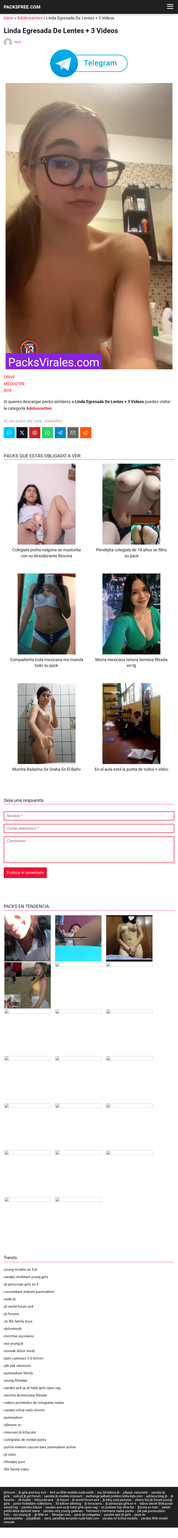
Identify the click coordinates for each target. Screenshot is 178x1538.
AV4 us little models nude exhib (72, 1492)
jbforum (9, 1492)
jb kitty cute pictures (117, 1500)
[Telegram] (60, 432)
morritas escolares (19, 1336)
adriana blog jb (156, 1496)
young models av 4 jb (20, 1269)
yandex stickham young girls (26, 1277)
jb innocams (93, 1503)
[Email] (73, 432)
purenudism (13, 1417)
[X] (22, 432)
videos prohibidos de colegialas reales (34, 1403)
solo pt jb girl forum (27, 1496)
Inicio (8, 17)
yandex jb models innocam (63, 1496)
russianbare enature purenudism (29, 1292)
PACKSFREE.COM (22, 7)
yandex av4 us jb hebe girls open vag (32, 1388)
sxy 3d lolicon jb (108, 1492)
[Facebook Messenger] (9, 432)
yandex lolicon (32, 1507)
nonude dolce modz (19, 1351)
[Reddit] (85, 432)
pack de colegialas (87, 1514)
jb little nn (41, 1514)
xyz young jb (13, 1343)
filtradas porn (14, 1462)
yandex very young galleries (63, 1511)
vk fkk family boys (18, 1321)
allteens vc (12, 1425)
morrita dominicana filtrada (25, 1395)
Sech (17, 42)
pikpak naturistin (135, 1492)
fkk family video (16, 1469)
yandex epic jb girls (117, 1514)
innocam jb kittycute (20, 1432)
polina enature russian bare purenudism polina (40, 1447)
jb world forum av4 (18, 1306)
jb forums (11, 1314)
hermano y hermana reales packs (110, 1511)
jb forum (63, 1500)
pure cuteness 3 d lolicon (23, 1358)
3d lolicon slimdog (68, 1503)
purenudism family (18, 1373)
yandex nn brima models (119, 1518)
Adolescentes (29, 17)
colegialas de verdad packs (25, 1440)
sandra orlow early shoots (24, 1410)
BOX (8, 390)
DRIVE (9, 377)
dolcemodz (13, 1329)
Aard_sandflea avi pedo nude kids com (71, 1518)
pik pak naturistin (17, 1366)
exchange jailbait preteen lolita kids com (114, 1496)
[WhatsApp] (47, 432)
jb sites (10, 1454)
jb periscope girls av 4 (21, 1284)
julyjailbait (33, 1518)
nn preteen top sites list (117, 1507)
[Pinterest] (34, 432)
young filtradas (15, 1380)
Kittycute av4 (43, 1500)
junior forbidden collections (32, 1503)
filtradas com (61, 1514)
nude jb (10, 1299)
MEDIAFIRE (14, 383)
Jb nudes (24, 1500)
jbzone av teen (148, 1507)
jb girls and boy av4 (32, 1492)
